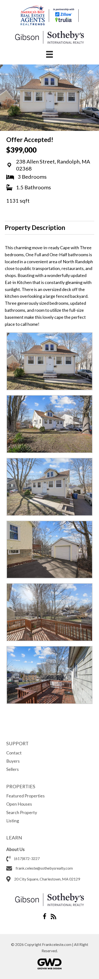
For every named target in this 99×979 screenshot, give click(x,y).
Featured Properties (25, 795)
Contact (14, 752)
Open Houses (19, 804)
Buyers (13, 761)
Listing (12, 820)
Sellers (12, 769)
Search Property (21, 812)
